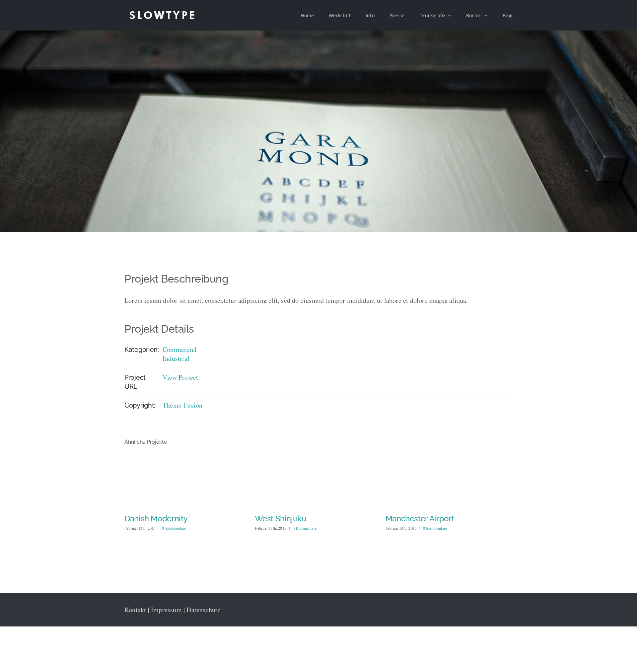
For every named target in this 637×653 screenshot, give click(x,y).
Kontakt (135, 609)
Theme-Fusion (182, 405)
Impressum (166, 609)
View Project (180, 377)
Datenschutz (203, 609)
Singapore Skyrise (418, 518)
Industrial (176, 358)
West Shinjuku (150, 518)
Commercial (180, 349)
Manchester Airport (289, 518)
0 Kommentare (174, 528)
